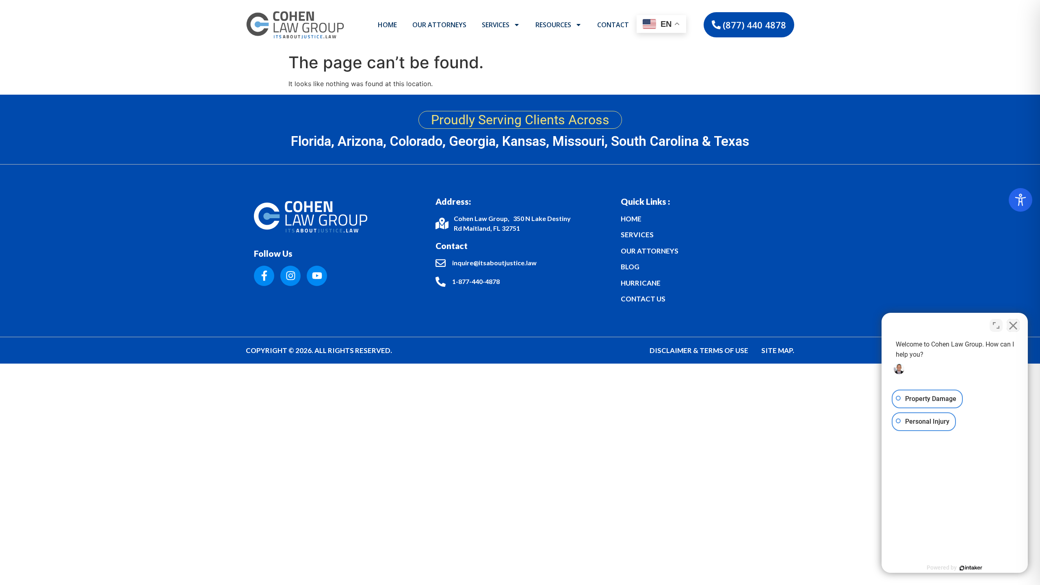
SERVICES (495, 24)
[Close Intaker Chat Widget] (1013, 325)
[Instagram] (290, 276)
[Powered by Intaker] (971, 568)
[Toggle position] (996, 325)
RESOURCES (553, 24)
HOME (387, 24)
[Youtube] (317, 276)
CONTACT (613, 24)
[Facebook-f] (264, 276)
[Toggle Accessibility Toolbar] (1020, 199)
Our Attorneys (439, 24)
